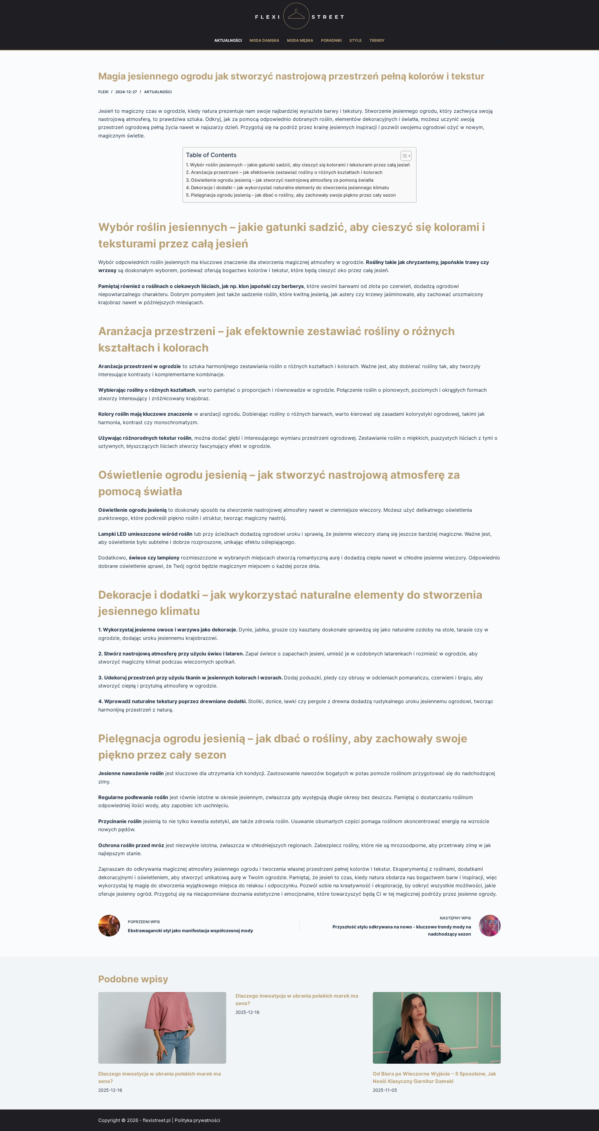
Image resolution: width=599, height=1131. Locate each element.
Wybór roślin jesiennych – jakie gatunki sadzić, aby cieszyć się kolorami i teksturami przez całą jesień (300, 164)
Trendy (377, 40)
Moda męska (300, 40)
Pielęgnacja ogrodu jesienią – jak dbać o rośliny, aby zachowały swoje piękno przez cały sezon (293, 195)
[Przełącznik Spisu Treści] (403, 156)
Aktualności (228, 40)
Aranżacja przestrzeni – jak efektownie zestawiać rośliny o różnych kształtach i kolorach (286, 172)
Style (355, 40)
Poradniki (331, 40)
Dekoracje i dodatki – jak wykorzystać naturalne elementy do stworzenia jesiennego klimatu (290, 187)
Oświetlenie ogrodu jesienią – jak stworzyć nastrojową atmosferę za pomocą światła (282, 180)
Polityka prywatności (197, 1120)
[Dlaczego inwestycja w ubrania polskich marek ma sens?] (162, 1028)
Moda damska (264, 40)
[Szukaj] (498, 40)
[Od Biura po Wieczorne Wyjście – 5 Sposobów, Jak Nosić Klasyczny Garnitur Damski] (437, 1028)
